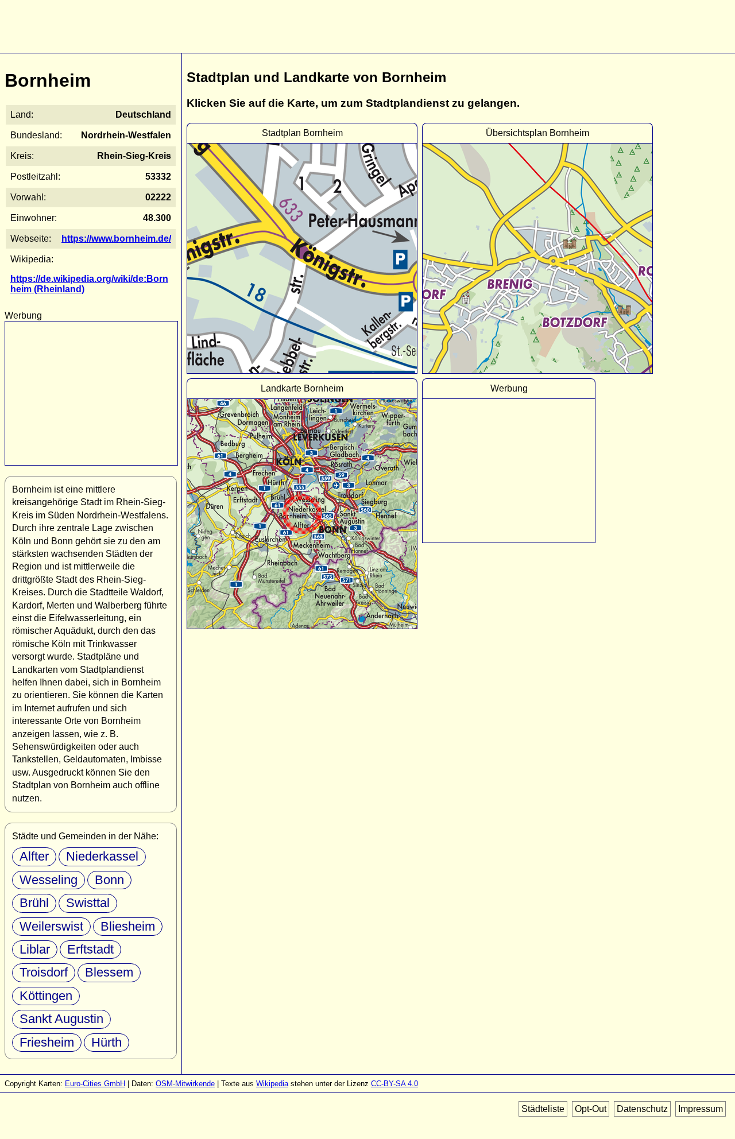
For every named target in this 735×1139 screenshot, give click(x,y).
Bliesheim (127, 926)
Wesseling (49, 880)
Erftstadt (90, 949)
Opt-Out (590, 1109)
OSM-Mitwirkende (185, 1083)
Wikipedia (272, 1083)
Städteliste (542, 1109)
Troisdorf (44, 972)
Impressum (700, 1109)
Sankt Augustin (61, 1019)
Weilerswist (51, 926)
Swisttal (88, 903)
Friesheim (47, 1042)
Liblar (35, 949)
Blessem (109, 972)
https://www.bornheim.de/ (116, 238)
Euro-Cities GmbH (95, 1083)
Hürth (106, 1042)
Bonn (109, 880)
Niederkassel (102, 856)
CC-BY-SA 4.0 (394, 1083)
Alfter (34, 856)
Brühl (34, 903)
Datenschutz (642, 1109)
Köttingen (46, 996)
